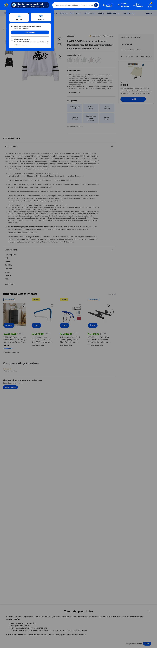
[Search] (96, 5)
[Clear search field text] (90, 5)
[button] (123, 5)
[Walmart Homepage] (6, 5)
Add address (30, 32)
